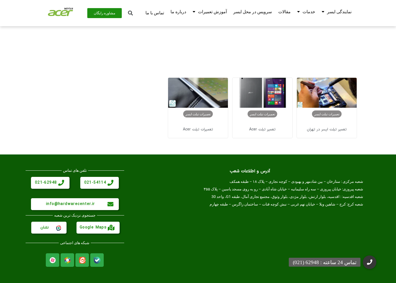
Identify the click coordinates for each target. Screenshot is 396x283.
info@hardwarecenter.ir (70, 204)
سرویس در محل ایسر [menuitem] (252, 11)
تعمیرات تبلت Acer (198, 129)
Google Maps (93, 227)
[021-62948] (61, 183)
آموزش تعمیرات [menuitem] (212, 11)
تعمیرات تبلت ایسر (326, 114)
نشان (44, 227)
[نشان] (58, 228)
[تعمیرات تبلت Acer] (198, 93)
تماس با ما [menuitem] (154, 13)
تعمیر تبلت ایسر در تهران (327, 129)
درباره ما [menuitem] (178, 11)
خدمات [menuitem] (309, 11)
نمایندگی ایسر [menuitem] (339, 11)
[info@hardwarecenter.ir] (110, 204)
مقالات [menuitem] (284, 11)
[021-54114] (110, 183)
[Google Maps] (111, 228)
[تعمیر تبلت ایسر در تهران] (327, 93)
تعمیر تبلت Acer (262, 129)
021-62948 (46, 183)
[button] (369, 262)
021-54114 (95, 183)
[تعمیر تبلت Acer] (262, 93)
